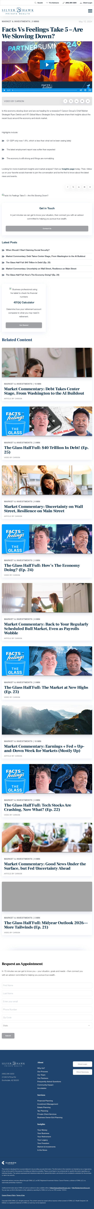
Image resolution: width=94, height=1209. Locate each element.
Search (40, 3)
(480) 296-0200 (71, 3)
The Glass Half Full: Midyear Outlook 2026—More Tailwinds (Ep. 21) (46, 925)
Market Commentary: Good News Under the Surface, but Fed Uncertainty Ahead (45, 866)
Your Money (42, 1130)
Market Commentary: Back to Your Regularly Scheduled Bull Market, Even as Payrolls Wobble (46, 629)
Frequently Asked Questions (49, 1081)
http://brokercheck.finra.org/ (81, 1188)
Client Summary (82, 1072)
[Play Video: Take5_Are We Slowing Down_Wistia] (47, 64)
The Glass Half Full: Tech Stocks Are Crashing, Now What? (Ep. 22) (37, 807)
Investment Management (47, 1104)
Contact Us (47, 228)
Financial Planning (45, 1101)
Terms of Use (20, 1195)
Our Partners (42, 1078)
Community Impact (45, 1085)
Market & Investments (46, 1147)
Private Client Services (46, 1114)
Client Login (87, 3)
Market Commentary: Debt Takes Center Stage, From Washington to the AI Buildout (45, 256)
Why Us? (41, 1068)
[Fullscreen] (90, 90)
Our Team (41, 1075)
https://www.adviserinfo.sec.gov (60, 1188)
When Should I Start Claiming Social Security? (28, 250)
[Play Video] (4, 90)
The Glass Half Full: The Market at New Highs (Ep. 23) (46, 689)
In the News (42, 1150)
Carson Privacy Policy (9, 1195)
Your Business (43, 1133)
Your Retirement (44, 1137)
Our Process (42, 1071)
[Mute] (80, 90)
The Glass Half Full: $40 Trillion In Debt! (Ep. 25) (28, 262)
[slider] (44, 90)
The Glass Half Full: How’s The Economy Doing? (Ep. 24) (32, 274)
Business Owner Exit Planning (49, 1117)
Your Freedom (43, 1143)
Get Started (23, 325)
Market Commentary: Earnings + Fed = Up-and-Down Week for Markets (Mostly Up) (44, 748)
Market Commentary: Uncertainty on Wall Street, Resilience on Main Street (41, 268)
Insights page (68, 169)
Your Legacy (42, 1140)
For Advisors (54, 3)
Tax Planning (42, 1111)
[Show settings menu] (85, 90)
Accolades (41, 1088)
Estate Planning (43, 1107)
